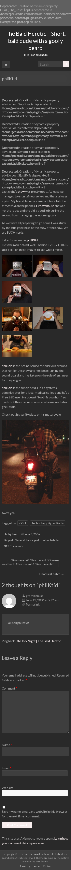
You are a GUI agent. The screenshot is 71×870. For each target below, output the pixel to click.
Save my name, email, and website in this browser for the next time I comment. (34, 814)
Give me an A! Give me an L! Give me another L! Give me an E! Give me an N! (30, 562)
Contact (47, 866)
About (37, 866)
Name (7, 744)
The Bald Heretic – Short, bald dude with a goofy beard (35, 40)
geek (10, 540)
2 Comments (15, 546)
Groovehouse (45, 206)
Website (7, 788)
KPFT (23, 523)
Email (6, 768)
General (20, 540)
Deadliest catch (51, 574)
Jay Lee (12, 534)
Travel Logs (26, 866)
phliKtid (32, 240)
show (21, 191)
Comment (9, 688)
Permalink (33, 604)
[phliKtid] (17, 257)
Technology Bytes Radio (47, 523)
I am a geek (33, 540)
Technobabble (50, 540)
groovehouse (34, 595)
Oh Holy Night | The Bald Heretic (38, 641)
